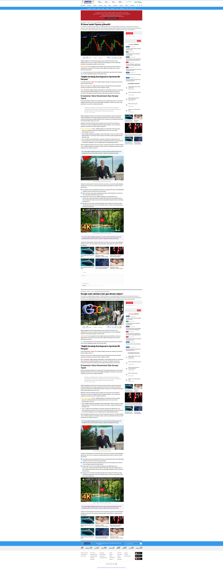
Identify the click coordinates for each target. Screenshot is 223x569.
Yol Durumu (131, 548)
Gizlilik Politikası (107, 567)
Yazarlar (126, 5)
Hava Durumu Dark (84, 552)
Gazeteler (132, 5)
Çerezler (111, 567)
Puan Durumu (111, 548)
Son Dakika (83, 5)
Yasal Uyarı (124, 567)
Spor (105, 5)
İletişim (103, 567)
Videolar (121, 5)
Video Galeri (119, 554)
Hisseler (103, 8)
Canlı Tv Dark (92, 552)
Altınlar (98, 8)
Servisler (89, 5)
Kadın (109, 5)
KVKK (114, 567)
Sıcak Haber (119, 559)
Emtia (131, 8)
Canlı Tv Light (83, 556)
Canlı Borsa (89, 8)
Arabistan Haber (83, 22)
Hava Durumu (104, 548)
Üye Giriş (126, 552)
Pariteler (107, 8)
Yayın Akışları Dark (93, 554)
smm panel (92, 559)
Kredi (134, 8)
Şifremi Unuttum (127, 556)
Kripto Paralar (139, 548)
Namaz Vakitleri (89, 548)
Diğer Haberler (122, 8)
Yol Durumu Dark (84, 554)
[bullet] (96, 285)
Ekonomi (100, 5)
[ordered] (95, 285)
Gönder (84, 285)
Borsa (117, 8)
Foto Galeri (115, 5)
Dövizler (94, 8)
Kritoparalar (113, 8)
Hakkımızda (99, 567)
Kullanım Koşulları (119, 567)
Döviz (127, 8)
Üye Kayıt (126, 554)
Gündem (95, 5)
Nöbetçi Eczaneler (93, 556)
